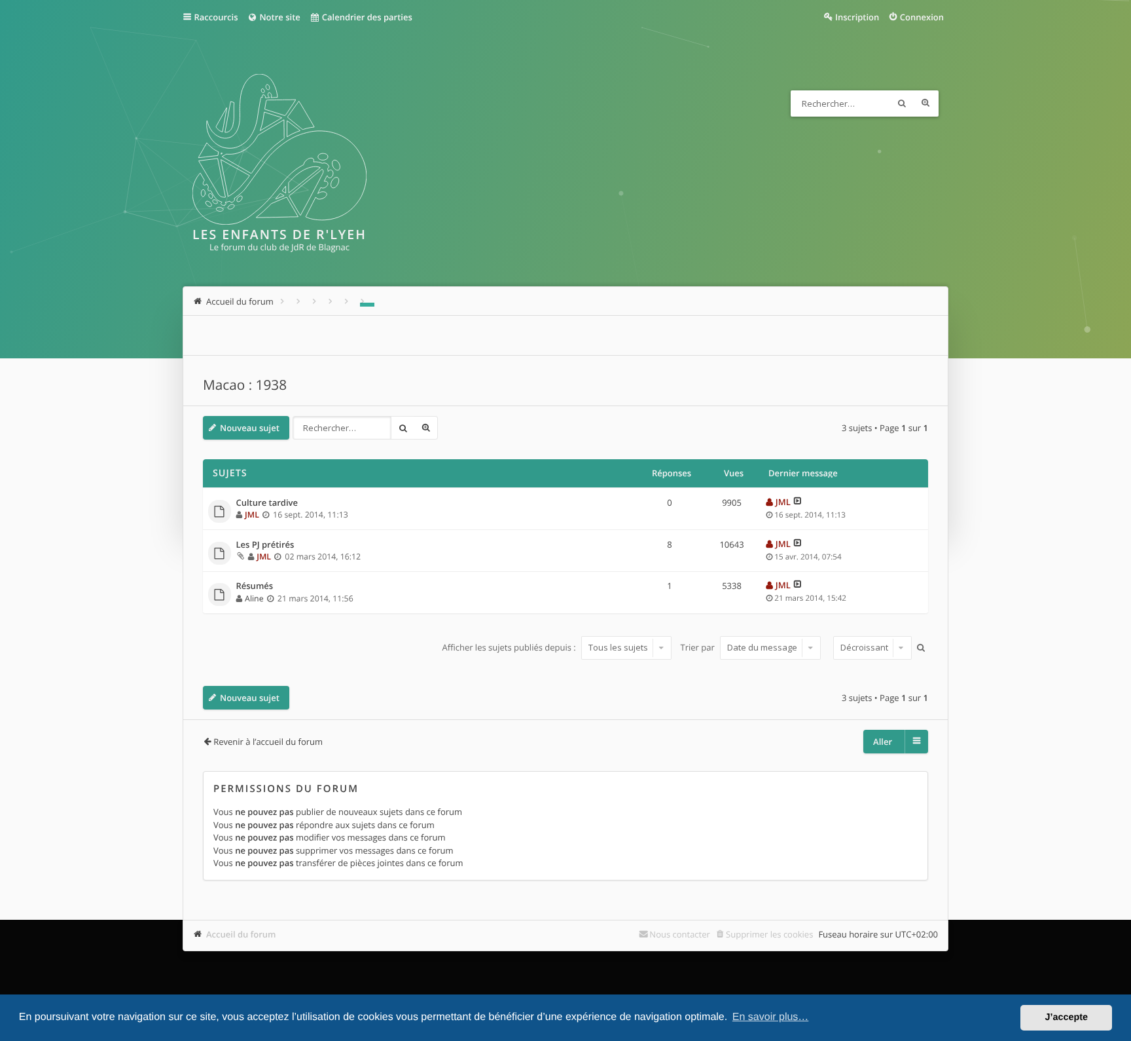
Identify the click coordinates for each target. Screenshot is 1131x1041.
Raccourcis (216, 17)
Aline (254, 598)
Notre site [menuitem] (278, 17)
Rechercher (902, 103)
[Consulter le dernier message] (797, 502)
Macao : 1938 (245, 385)
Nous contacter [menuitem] (679, 934)
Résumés (255, 586)
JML (252, 514)
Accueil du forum (241, 934)
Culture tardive (267, 503)
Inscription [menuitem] (857, 17)
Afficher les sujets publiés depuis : (510, 647)
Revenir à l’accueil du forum (268, 742)
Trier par (699, 647)
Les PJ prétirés (265, 545)
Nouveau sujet (249, 428)
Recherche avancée (925, 103)
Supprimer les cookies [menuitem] (769, 934)
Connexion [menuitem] (922, 17)
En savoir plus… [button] (770, 1017)
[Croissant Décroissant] (871, 648)
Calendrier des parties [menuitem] (365, 17)
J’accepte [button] (1066, 1017)
